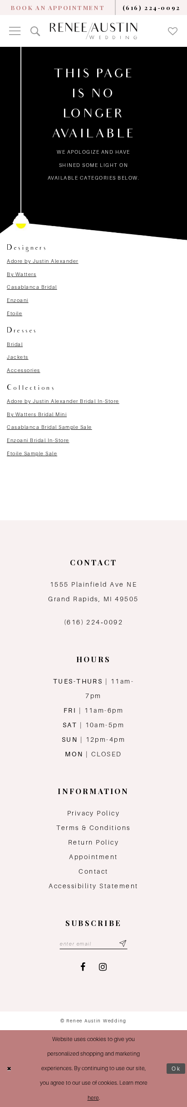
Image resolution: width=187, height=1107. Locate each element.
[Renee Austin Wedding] (93, 31)
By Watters (21, 274)
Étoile (14, 313)
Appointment (93, 856)
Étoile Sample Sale (32, 453)
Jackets (18, 357)
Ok (176, 1068)
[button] (14, 31)
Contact (93, 871)
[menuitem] (58, 7)
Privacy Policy (93, 813)
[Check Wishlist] (172, 30)
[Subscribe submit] (123, 943)
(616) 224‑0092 (93, 622)
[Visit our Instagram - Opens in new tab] (103, 967)
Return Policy (93, 842)
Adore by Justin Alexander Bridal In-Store (63, 401)
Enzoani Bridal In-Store (38, 440)
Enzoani (18, 300)
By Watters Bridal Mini (37, 414)
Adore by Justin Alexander (43, 261)
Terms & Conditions (93, 827)
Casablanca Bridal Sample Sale (49, 427)
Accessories (23, 370)
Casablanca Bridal (32, 287)
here (93, 1097)
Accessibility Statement (93, 886)
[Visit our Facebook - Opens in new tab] (82, 967)
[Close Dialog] (9, 1068)
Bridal (15, 344)
